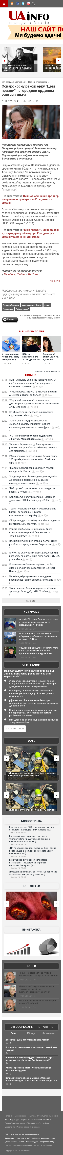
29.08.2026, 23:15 (17, 844)
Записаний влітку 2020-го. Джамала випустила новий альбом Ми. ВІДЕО (51, 361)
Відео (29, 1123)
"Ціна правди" (22, 309)
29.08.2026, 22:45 (17, 868)
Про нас (8, 1145)
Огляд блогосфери (41, 1123)
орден (47, 305)
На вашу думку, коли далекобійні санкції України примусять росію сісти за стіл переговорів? (29, 673)
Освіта (38, 1120)
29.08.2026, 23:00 (17, 856)
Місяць (31, 1033)
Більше (30, 600)
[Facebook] (17, 4)
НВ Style (55, 280)
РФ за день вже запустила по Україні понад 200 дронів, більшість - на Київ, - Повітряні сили (33, 459)
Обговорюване (22, 1026)
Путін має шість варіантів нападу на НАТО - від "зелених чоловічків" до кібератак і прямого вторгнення (33, 383)
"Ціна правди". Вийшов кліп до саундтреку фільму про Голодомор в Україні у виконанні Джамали (30, 233)
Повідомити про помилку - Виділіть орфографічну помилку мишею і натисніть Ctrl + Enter (28, 294)
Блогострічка (31, 821)
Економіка (53, 1116)
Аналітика (31, 612)
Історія (30, 1120)
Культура (15, 1120)
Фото (31, 740)
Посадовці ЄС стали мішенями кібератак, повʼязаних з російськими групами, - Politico (38, 636)
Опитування (31, 664)
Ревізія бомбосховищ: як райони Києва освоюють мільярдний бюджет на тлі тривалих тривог (30, 532)
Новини (30, 375)
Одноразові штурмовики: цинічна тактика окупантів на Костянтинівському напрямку (36, 989)
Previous (3, 61)
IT (49, 1120)
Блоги (31, 966)
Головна (8, 1116)
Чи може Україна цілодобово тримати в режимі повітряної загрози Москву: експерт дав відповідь (33, 447)
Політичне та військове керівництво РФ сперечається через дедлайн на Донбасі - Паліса (32, 568)
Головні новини (20, 1116)
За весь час (49, 1033)
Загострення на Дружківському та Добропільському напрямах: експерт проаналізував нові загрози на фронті (30, 424)
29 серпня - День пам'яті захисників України (27, 1040)
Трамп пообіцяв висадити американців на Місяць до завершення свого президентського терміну (32, 512)
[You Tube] (28, 4)
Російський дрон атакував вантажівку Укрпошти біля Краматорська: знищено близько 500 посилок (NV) (29, 839)
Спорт (16, 1123)
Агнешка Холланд (11, 305)
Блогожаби (31, 886)
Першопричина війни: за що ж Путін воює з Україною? (37, 1002)
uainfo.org (36, 1138)
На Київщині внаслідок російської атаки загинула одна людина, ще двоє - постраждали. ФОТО (31, 775)
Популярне (45, 1026)
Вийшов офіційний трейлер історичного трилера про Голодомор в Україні (30, 199)
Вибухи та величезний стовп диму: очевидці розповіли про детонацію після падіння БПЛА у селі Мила (34, 556)
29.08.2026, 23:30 (17, 832)
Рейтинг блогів (22, 1127)
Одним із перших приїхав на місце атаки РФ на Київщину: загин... (17, 67)
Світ (8, 1120)
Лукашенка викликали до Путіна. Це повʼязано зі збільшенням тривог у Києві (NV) (33, 873)
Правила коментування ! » (47, 371)
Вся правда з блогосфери (14, 82)
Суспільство (42, 1116)
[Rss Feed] (11, 4)
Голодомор (8, 309)
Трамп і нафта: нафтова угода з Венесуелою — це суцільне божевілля (38, 974)
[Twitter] (22, 4)
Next (59, 61)
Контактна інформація (22, 1145)
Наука (23, 1120)
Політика (31, 1116)
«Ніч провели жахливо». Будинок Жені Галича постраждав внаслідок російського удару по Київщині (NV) (32, 851)
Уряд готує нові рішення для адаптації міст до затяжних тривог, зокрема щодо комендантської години (33, 480)
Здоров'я (9, 1123)
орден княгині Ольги (31, 305)
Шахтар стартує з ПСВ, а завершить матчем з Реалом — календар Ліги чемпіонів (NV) (31, 828)
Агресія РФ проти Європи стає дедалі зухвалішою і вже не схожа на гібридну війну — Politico (38, 622)
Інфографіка (31, 929)
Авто (45, 1120)
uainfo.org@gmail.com (43, 1145)
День (13, 1033)
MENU (4, 3)
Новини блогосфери (37, 82)
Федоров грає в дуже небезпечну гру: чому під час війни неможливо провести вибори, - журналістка (38, 651)
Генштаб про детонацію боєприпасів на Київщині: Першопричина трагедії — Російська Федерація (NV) (28, 863)
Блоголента (10, 1127)
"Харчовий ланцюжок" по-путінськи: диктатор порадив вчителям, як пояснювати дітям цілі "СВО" (34, 403)
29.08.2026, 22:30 (17, 877)
